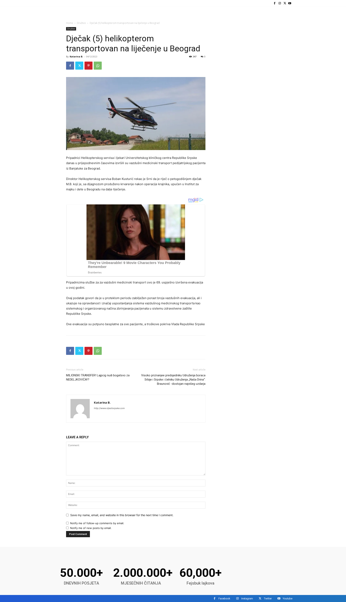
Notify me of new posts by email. (91, 528)
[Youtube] (289, 3)
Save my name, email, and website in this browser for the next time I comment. (121, 515)
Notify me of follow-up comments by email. (97, 523)
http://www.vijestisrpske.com (109, 408)
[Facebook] (274, 3)
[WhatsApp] (98, 66)
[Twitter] (284, 3)
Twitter (268, 598)
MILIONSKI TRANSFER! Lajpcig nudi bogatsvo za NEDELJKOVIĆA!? (98, 377)
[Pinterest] (88, 66)
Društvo (81, 23)
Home (69, 23)
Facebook (224, 598)
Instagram (247, 598)
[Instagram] (279, 3)
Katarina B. (76, 56)
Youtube (287, 598)
